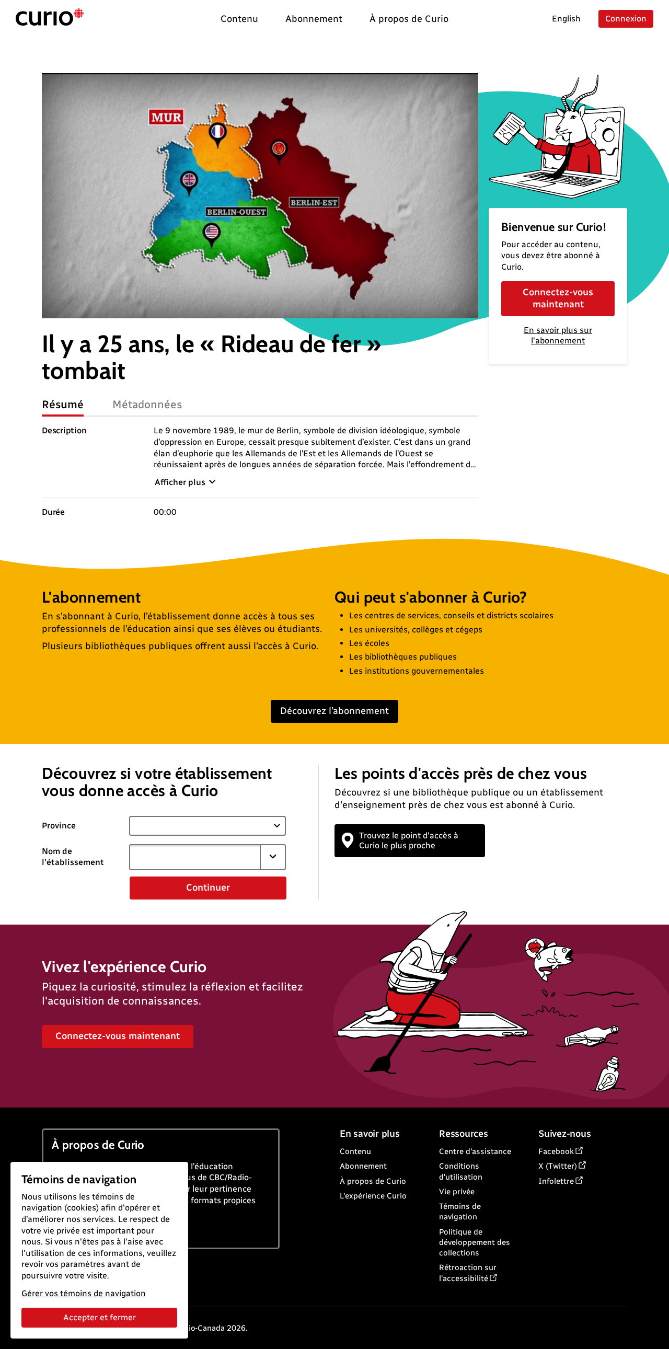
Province (59, 826)
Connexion (626, 19)
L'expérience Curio (373, 1196)
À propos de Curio (373, 1181)
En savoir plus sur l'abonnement (558, 335)
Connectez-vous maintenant (558, 298)
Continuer (208, 887)
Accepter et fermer (99, 1317)
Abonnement (363, 1166)
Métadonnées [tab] (147, 404)
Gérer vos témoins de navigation (83, 1293)
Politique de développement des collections (474, 1242)
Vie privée (457, 1191)
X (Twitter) (557, 1166)
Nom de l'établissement (73, 856)
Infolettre (556, 1181)
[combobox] (195, 857)
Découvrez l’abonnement (334, 711)
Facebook (556, 1151)
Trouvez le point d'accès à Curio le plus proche (408, 840)
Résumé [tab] (63, 404)
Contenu (355, 1151)
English (566, 19)
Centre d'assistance (475, 1151)
